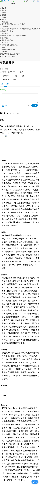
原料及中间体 (4, 29)
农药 (11, 29)
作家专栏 (10, 36)
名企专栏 (16, 36)
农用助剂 (35, 29)
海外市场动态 (4, 45)
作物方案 (10, 40)
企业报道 (3, 15)
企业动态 (23, 36)
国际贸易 (4, 42)
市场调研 (3, 17)
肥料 (14, 29)
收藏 (15, 76)
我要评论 (6, 76)
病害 (6, 69)
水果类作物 (12, 72)
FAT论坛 (19, 54)
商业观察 (4, 33)
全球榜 (2, 49)
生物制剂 (28, 29)
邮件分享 (6, 79)
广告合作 (3, 12)
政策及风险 (14, 45)
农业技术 (3, 40)
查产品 (7, 56)
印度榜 (12, 49)
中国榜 (7, 49)
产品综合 (10, 31)
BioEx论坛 (11, 54)
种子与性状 (21, 29)
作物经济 (10, 24)
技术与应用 (4, 38)
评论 (35, 482)
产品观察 (4, 26)
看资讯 (2, 56)
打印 (23, 76)
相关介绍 (5, 84)
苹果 (21, 72)
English (12, 3)
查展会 (12, 56)
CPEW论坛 (4, 54)
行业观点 (3, 36)
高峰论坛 (4, 52)
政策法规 (3, 24)
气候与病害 (17, 24)
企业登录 (3, 10)
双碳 (23, 24)
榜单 (2, 47)
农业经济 (4, 22)
